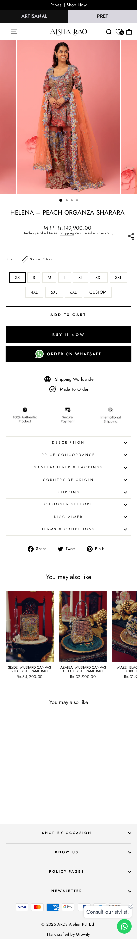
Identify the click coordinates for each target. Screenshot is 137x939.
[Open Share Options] (131, 237)
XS (17, 277)
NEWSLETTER (67, 890)
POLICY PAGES (66, 871)
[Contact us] (124, 926)
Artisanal (34, 16)
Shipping (67, 233)
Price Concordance (69, 454)
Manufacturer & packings (68, 467)
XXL (98, 277)
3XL (118, 277)
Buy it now (68, 334)
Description (68, 442)
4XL (34, 292)
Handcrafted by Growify (68, 934)
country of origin (68, 479)
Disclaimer (68, 516)
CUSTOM (97, 292)
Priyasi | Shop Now (68, 5)
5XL (54, 292)
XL (80, 277)
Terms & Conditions (69, 529)
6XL (73, 292)
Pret (102, 16)
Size (30, 259)
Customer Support (68, 504)
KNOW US (67, 852)
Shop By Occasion (67, 832)
